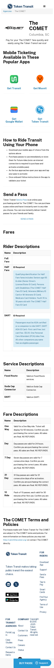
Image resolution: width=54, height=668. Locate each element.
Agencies (7, 11)
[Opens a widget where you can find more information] (41, 663)
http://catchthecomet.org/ (15, 540)
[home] (20, 6)
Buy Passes (27, 663)
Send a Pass (21, 200)
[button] (44, 6)
